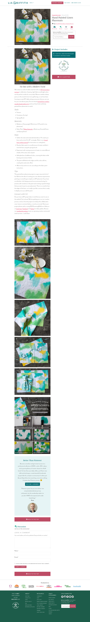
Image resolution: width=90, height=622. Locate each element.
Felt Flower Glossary (42, 603)
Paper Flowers (52, 597)
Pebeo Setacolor (28, 129)
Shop (38, 597)
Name (16, 551)
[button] (57, 3)
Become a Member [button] (32, 484)
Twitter (32, 209)
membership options (22, 211)
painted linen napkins (43, 101)
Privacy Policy (28, 601)
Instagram (19, 209)
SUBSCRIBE (71, 36)
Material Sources (41, 608)
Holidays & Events (53, 604)
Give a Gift (39, 599)
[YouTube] (70, 596)
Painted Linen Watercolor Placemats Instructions (63, 54)
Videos (50, 613)
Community (39, 596)
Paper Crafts (51, 603)
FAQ (26, 603)
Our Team (27, 596)
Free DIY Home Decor (61, 23)
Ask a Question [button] (64, 77)
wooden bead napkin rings (21, 104)
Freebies (38, 610)
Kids (50, 606)
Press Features (28, 605)
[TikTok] (72, 596)
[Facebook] (67, 596)
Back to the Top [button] (33, 519)
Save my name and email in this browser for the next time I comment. (32, 563)
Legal (26, 599)
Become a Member (41, 606)
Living (50, 608)
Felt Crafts (51, 599)
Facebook (25, 209)
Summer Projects (69, 23)
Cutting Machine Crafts (54, 610)
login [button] (77, 2)
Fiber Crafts (51, 601)
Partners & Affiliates (30, 606)
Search (68, 2)
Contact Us (27, 597)
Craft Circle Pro (41, 612)
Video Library (40, 605)
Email (16, 557)
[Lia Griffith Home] (18, 3)
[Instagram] (65, 596)
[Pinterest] (62, 596)
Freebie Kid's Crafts (56, 15)
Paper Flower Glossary (42, 601)
